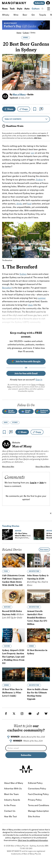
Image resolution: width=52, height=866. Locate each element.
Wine (15, 14)
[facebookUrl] (6, 713)
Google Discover (11, 411)
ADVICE (18, 531)
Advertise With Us (13, 788)
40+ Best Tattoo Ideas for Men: (23, 536)
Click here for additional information (33, 840)
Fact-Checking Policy (38, 794)
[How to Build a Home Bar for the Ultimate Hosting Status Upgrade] (38, 674)
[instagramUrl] (22, 713)
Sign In (39, 379)
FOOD (6, 571)
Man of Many (19, 94)
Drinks (33, 33)
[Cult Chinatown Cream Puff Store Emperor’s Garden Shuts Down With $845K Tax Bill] (13, 560)
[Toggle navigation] (48, 8)
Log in (33, 482)
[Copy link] (46, 86)
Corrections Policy (37, 788)
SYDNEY (15, 422)
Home (19, 33)
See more (44, 549)
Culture (36, 8)
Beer (25, 14)
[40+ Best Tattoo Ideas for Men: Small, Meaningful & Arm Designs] (7, 534)
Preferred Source (44, 411)
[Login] (48, 3)
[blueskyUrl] (46, 713)
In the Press (10, 805)
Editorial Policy (35, 783)
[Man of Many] (26, 769)
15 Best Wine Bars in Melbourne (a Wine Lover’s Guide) (12, 692)
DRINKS (25, 37)
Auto (27, 8)
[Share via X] (46, 75)
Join (41, 482)
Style (19, 8)
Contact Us (9, 811)
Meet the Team (11, 794)
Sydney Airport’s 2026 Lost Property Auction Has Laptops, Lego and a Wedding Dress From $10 (13, 656)
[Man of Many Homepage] (14, 3)
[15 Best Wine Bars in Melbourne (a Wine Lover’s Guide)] (13, 674)
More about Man (8, 467)
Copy (25, 109)
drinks (19, 203)
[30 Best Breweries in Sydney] (38, 635)
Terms (33, 385)
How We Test (10, 816)
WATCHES (7, 607)
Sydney (39, 179)
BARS (6, 422)
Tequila (42, 14)
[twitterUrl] (14, 713)
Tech (12, 8)
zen (32, 152)
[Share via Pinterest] (46, 81)
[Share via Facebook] (46, 69)
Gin (33, 14)
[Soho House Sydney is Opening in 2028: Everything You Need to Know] (38, 560)
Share (10, 109)
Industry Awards (12, 799)
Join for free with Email (26, 373)
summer (42, 298)
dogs (30, 305)
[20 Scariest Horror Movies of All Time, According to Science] (39, 534)
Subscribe (39, 3)
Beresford (7, 287)
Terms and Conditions (38, 805)
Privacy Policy (35, 799)
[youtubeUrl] (30, 713)
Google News (28, 411)
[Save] (35, 109)
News (5, 8)
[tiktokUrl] (38, 713)
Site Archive (34, 816)
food (29, 203)
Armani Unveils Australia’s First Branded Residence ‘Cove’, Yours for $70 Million (37, 617)
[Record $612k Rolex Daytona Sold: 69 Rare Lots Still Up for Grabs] (13, 596)
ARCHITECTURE (34, 571)
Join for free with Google (28, 361)
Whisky (5, 14)
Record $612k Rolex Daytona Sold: (13, 614)
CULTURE (7, 646)
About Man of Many (42, 467)
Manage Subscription (38, 811)
